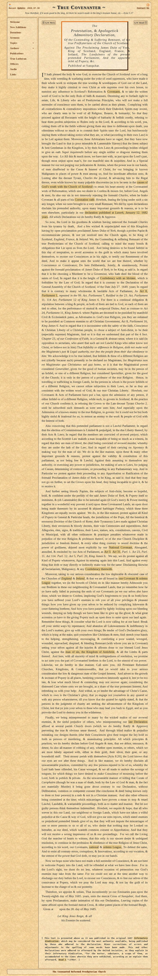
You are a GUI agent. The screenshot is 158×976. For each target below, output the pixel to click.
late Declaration (138, 721)
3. (107, 551)
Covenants (113, 91)
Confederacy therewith (98, 569)
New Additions (18, 27)
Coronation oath (84, 199)
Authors (14, 48)
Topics (13, 43)
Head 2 (62, 960)
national (94, 847)
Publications (16, 53)
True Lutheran (18, 58)
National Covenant (120, 547)
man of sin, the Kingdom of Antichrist (90, 651)
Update (21, 8)
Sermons (14, 37)
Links (13, 74)
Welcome (15, 22)
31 (116, 551)
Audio (13, 69)
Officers (14, 64)
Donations (15, 32)
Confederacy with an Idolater (117, 278)
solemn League (112, 847)
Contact (143, 8)
